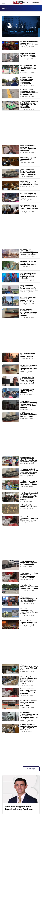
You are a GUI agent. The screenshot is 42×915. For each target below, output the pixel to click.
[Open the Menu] (3, 3)
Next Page (31, 769)
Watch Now (36, 2)
